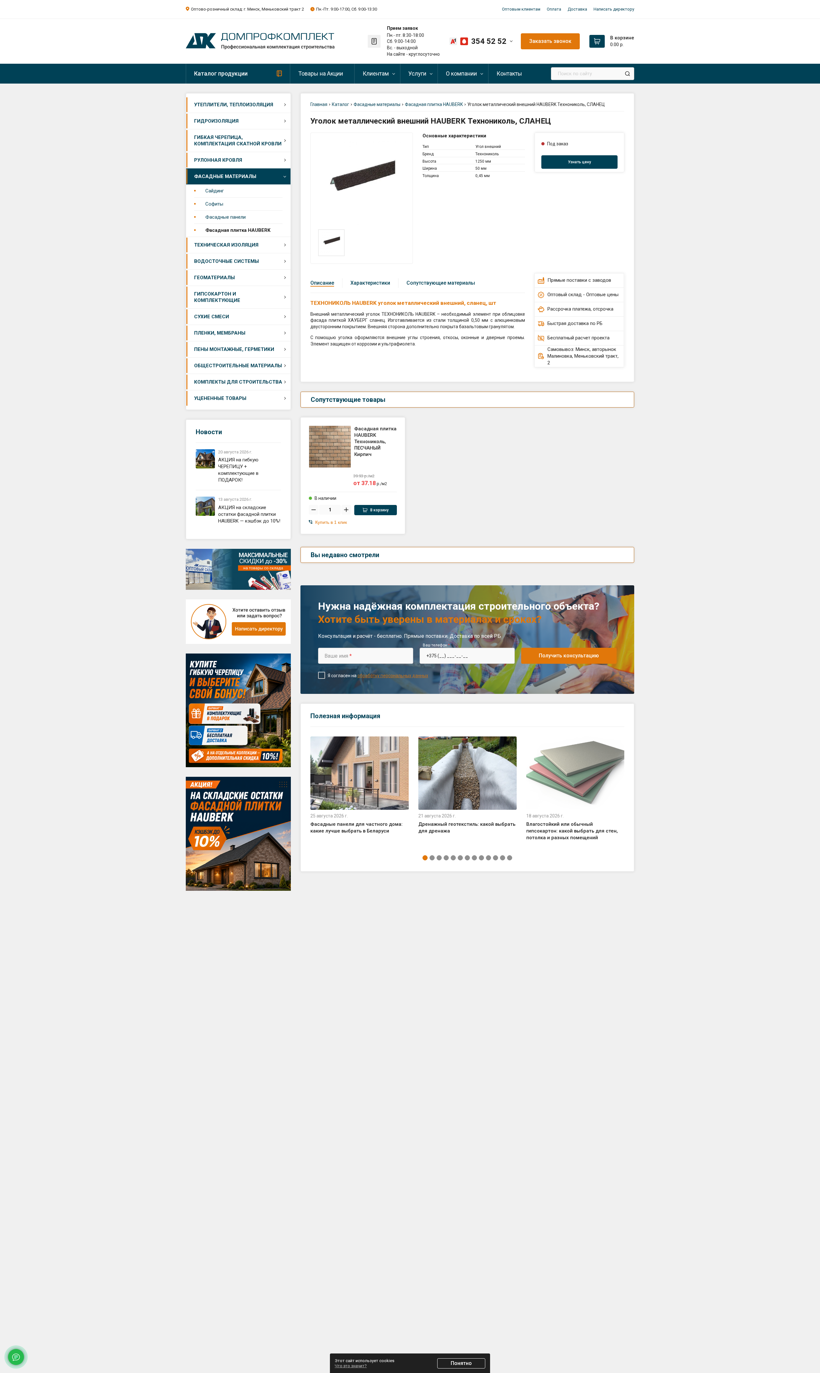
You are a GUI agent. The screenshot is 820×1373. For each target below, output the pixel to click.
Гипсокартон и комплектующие (217, 297)
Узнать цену (579, 162)
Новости (209, 432)
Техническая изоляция (226, 245)
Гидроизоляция (216, 121)
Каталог (340, 104)
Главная (318, 104)
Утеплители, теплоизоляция (233, 105)
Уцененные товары (220, 398)
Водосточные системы (226, 261)
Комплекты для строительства (238, 382)
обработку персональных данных (392, 675)
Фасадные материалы (225, 176)
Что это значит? (351, 1365)
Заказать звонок (550, 41)
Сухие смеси (211, 317)
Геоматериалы (214, 277)
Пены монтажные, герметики (234, 349)
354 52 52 (488, 41)
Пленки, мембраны (219, 333)
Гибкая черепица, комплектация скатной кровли (238, 140)
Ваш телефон (436, 645)
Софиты (214, 204)
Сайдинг (214, 191)
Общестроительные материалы (238, 366)
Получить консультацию (569, 656)
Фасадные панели (225, 217)
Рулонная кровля (218, 160)
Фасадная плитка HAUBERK (237, 230)
